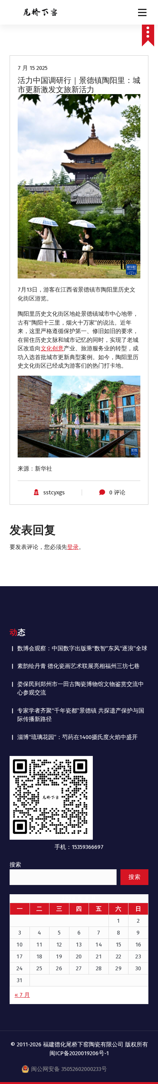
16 (138, 944)
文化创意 (52, 348)
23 (138, 956)
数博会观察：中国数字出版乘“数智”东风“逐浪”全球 (82, 648)
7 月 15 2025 (33, 68)
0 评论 (117, 492)
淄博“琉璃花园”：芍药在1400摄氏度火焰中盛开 (77, 737)
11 (39, 944)
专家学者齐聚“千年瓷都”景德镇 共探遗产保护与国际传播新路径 (80, 715)
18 (39, 956)
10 (19, 944)
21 (99, 956)
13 (79, 944)
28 (99, 968)
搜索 (15, 864)
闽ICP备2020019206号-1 (79, 1053)
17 (19, 956)
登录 (73, 547)
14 (98, 944)
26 (59, 968)
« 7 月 (22, 994)
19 (59, 956)
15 (119, 944)
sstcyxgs (54, 492)
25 (39, 968)
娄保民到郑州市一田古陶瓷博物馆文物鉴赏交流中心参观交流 (80, 688)
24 (19, 968)
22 (119, 956)
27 (79, 968)
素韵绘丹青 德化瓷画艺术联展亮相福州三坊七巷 (78, 666)
